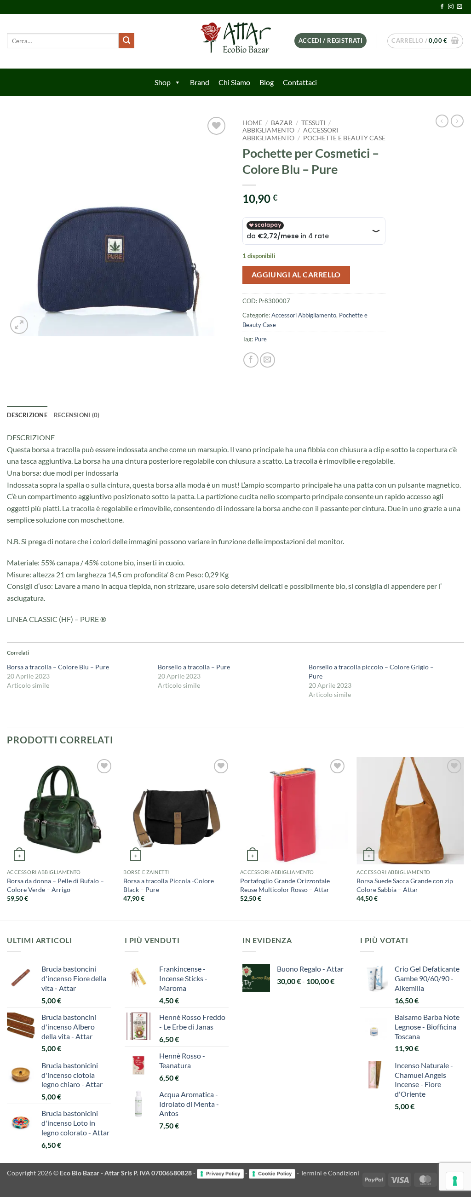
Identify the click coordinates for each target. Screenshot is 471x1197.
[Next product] (442, 121)
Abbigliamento (268, 130)
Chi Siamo (234, 82)
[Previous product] (457, 121)
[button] (330, 40)
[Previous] (7, 837)
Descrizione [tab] (27, 415)
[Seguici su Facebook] (442, 7)
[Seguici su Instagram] (451, 7)
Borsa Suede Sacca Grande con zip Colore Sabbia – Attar (404, 885)
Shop (163, 82)
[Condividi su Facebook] (250, 360)
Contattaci (300, 82)
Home (252, 123)
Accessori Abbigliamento (290, 134)
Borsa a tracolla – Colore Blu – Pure (58, 667)
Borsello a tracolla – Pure (194, 667)
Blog (266, 82)
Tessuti (313, 123)
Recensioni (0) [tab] (77, 415)
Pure (260, 339)
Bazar (282, 123)
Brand (199, 82)
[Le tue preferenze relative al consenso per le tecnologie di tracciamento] (455, 1181)
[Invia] (126, 41)
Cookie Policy (275, 1173)
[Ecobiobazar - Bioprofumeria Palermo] (235, 41)
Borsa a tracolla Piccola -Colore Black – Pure (168, 885)
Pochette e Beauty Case (344, 138)
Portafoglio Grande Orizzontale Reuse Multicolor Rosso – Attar (285, 885)
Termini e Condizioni (329, 1173)
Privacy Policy (223, 1173)
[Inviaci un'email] (459, 7)
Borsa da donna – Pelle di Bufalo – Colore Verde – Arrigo (55, 885)
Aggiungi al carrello (296, 274)
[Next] (464, 837)
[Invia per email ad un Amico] (267, 360)
